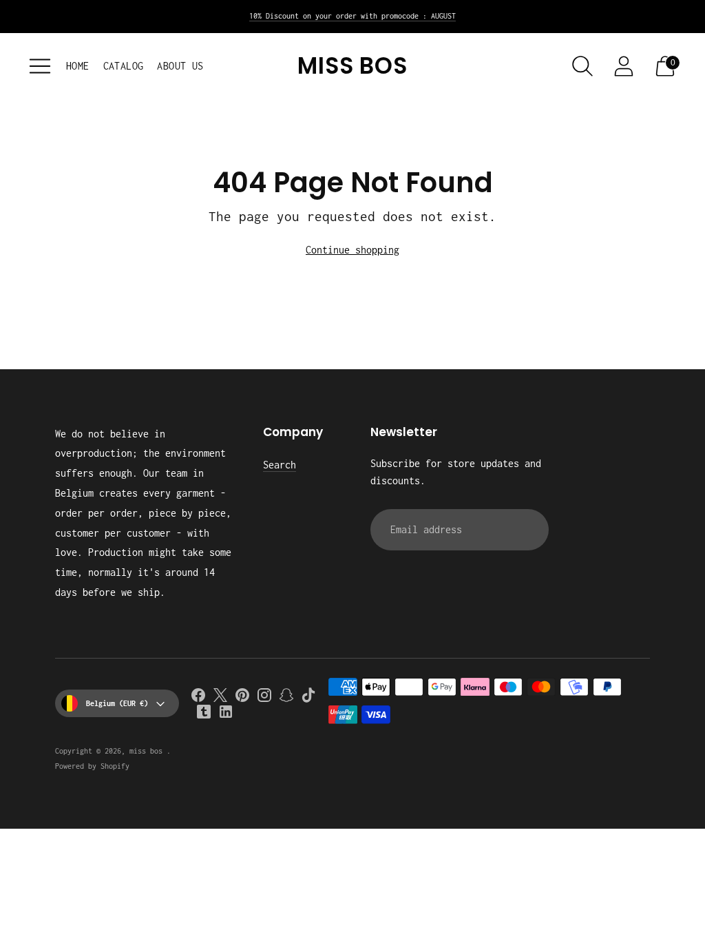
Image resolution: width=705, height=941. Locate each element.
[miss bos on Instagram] (264, 698)
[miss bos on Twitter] (220, 698)
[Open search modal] (582, 66)
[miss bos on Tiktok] (308, 698)
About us (180, 66)
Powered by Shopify (92, 766)
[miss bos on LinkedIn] (226, 714)
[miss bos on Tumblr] (204, 714)
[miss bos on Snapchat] (286, 698)
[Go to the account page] (623, 66)
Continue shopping (352, 250)
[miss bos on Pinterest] (242, 698)
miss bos (148, 751)
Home (78, 66)
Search (279, 464)
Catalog (123, 66)
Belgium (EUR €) (117, 703)
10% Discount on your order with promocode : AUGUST (352, 16)
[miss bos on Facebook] (198, 698)
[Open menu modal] (40, 66)
